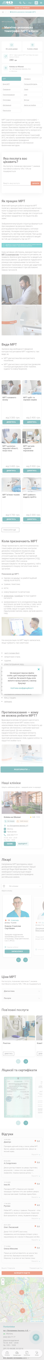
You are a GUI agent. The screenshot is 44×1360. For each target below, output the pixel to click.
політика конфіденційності (22, 688)
